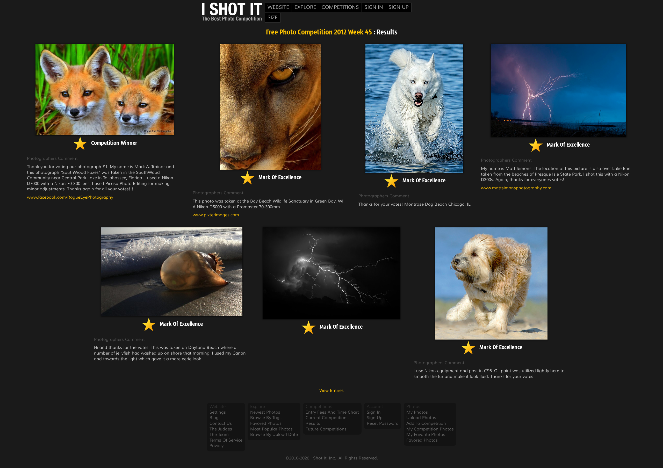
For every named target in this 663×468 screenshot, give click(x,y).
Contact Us (221, 423)
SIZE (273, 18)
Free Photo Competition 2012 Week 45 (319, 32)
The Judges (221, 429)
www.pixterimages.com (216, 215)
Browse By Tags (266, 417)
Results (313, 423)
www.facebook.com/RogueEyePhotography (70, 197)
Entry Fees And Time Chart (332, 412)
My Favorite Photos (425, 434)
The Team (219, 434)
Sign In (373, 7)
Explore (305, 7)
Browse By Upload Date (274, 434)
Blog (214, 417)
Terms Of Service (226, 440)
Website (278, 7)
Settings (218, 412)
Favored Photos (266, 423)
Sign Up (398, 7)
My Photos (417, 412)
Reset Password (383, 423)
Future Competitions (326, 429)
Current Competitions (327, 417)
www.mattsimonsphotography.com (516, 188)
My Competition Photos (430, 429)
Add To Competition (426, 423)
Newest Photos (265, 412)
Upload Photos (421, 417)
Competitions (340, 7)
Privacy (217, 445)
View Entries (331, 390)
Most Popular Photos (271, 429)
